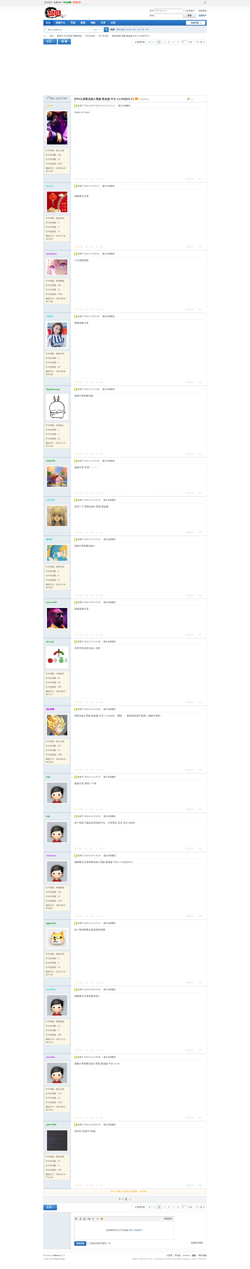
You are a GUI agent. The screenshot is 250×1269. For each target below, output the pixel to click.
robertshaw (51, 855)
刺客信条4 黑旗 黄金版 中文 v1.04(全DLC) (130, 36)
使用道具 (190, 179)
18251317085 (61, 98)
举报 (200, 179)
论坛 (48, 22)
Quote (93, 1218)
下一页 (199, 42)
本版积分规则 (197, 1243)
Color (80, 1218)
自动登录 (190, 11)
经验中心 (60, 22)
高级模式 (168, 1218)
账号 (152, 11)
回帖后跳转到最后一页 (100, 1243)
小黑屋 (169, 1255)
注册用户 (202, 15)
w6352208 (50, 500)
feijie (48, 777)
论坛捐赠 (67, 2)
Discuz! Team (59, 1259)
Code (97, 1218)
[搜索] (106, 30)
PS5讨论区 (90, 36)
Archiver (186, 1255)
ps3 (134, 29)
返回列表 (141, 42)
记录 (113, 22)
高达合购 (120, 29)
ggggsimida (51, 923)
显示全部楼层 (124, 106)
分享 (103, 22)
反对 (102, 179)
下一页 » (125, 1199)
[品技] (55, 18)
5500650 (49, 316)
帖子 (96, 30)
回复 (81, 179)
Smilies (101, 1218)
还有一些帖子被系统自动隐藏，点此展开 (129, 1191)
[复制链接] (144, 99)
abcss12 (49, 186)
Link (89, 1218)
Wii (147, 29)
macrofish (50, 1057)
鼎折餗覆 (50, 709)
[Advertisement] (125, 70)
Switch (129, 29)
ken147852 (50, 989)
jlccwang (50, 641)
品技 (44, 36)
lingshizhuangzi (53, 389)
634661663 (50, 461)
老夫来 (49, 539)
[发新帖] (50, 41)
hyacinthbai (51, 254)
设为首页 (48, 2)
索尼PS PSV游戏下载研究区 (69, 36)
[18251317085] (48, 98)
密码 (152, 15)
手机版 (177, 1255)
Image (84, 1218)
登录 (131, 1230)
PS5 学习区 (103, 36)
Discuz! (57, 1255)
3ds (142, 29)
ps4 (138, 29)
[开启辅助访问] (202, 2)
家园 (83, 22)
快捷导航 (195, 23)
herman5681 (51, 602)
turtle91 (49, 106)
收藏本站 (58, 2)
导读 (73, 22)
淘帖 (93, 22)
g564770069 (51, 1124)
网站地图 (202, 1255)
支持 (91, 179)
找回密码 (202, 11)
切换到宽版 (205, 2)
